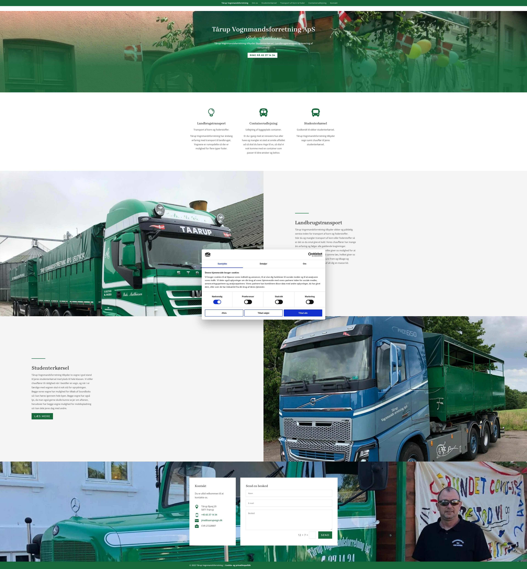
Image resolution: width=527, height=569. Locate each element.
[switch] (248, 302)
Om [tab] (304, 264)
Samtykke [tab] (222, 264)
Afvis (224, 313)
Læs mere (42, 416)
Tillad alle (303, 313)
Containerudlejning (317, 3)
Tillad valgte (263, 313)
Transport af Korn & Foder (292, 3)
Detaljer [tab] (263, 264)
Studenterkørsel (269, 3)
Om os (255, 3)
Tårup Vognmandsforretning (235, 3)
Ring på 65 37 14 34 (262, 55)
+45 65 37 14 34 (209, 514)
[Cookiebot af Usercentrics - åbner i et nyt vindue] (310, 255)
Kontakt (334, 3)
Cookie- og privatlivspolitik (238, 565)
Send (325, 535)
